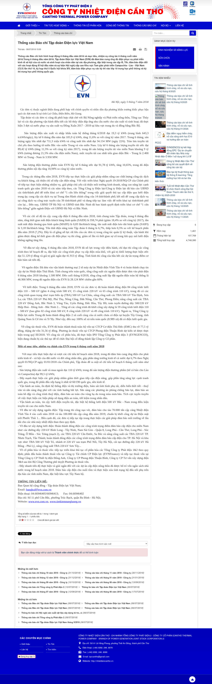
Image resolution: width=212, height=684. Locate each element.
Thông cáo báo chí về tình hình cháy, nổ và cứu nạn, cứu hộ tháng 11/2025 (179, 213)
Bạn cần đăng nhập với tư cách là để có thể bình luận (59, 552)
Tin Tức (51, 644)
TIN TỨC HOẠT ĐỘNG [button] (55, 25)
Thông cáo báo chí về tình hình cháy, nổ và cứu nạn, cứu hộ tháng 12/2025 (179, 202)
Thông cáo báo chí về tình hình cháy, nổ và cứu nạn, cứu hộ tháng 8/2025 (173, 88)
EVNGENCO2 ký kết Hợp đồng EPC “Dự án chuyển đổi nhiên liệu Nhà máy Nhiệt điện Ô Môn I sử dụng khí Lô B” (173, 152)
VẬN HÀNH (163, 65)
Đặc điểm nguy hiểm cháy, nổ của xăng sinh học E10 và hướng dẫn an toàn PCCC (174, 138)
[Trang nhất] (19, 25)
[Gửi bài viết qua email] (135, 49)
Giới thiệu (25, 644)
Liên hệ (24, 649)
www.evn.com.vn (38, 501)
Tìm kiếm (52, 649)
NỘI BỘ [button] (165, 25)
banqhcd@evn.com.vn (38, 489)
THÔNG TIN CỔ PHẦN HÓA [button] (87, 25)
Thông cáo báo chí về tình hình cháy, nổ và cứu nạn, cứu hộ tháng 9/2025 (179, 99)
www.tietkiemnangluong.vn (65, 501)
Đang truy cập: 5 (27, 656)
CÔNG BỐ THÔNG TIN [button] (117, 25)
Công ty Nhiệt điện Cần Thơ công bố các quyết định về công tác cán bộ (180, 164)
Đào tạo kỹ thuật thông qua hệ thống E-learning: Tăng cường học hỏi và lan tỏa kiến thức (174, 176)
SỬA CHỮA (164, 57)
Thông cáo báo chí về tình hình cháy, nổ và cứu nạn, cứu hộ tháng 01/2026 (179, 125)
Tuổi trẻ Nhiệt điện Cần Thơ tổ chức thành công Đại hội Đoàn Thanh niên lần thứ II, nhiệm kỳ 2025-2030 (174, 190)
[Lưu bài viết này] (146, 49)
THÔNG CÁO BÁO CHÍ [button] (145, 25)
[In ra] (140, 49)
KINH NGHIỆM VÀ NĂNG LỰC (173, 49)
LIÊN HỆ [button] (179, 25)
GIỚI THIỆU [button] (32, 25)
